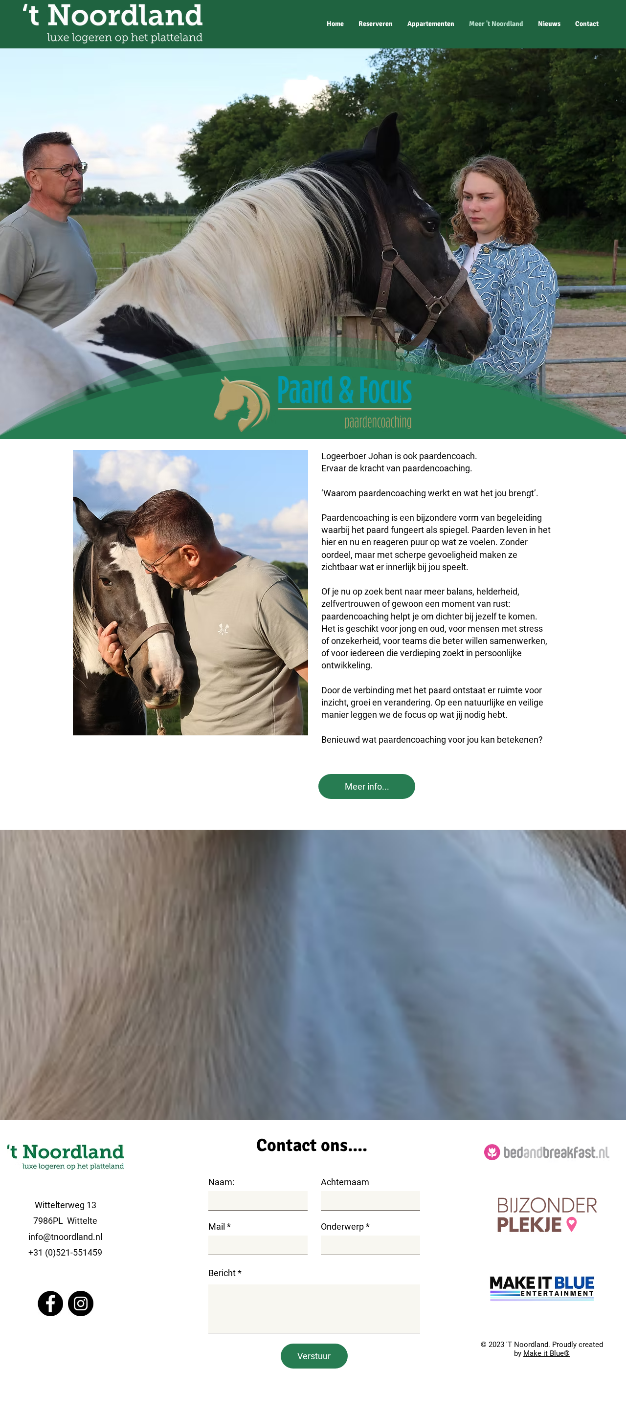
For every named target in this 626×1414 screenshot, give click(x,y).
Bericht (222, 1273)
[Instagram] (80, 1303)
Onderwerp (342, 1226)
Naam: (221, 1182)
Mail (216, 1226)
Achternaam (345, 1182)
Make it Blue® (546, 1353)
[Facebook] (50, 1303)
